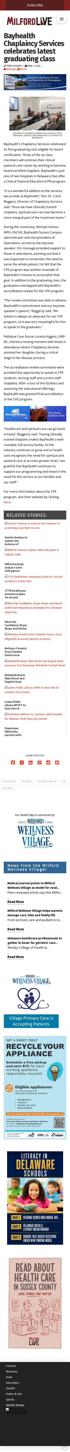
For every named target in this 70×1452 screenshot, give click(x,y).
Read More (15, 902)
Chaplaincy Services (46, 782)
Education (12, 1383)
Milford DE (7, 788)
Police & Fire (14, 1394)
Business (11, 1371)
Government (14, 1360)
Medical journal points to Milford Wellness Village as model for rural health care (32, 885)
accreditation (9, 782)
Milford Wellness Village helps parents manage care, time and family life (35, 913)
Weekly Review (15, 1405)
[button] (61, 19)
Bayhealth (26, 782)
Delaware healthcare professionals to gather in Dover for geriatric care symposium (34, 941)
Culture (11, 1366)
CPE (63, 782)
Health (23, 69)
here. (7, 502)
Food (9, 1377)
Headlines (10, 69)
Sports (10, 1399)
